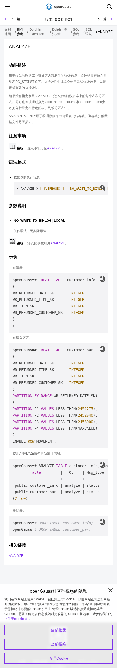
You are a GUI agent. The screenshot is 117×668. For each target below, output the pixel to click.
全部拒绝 (58, 644)
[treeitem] (21, 31)
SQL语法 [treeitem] (88, 32)
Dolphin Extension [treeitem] (36, 32)
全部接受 (58, 630)
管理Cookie (58, 658)
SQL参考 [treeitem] (76, 32)
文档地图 (7, 32)
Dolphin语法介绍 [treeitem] (59, 32)
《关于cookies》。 (18, 619)
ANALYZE (54, 148)
